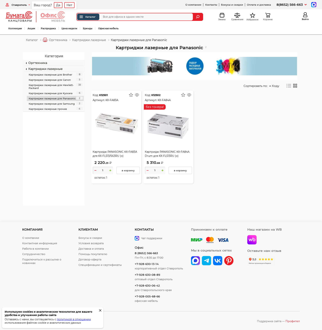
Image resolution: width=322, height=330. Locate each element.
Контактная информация (39, 243)
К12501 (103, 95)
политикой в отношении (74, 319)
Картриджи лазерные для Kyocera (54, 93)
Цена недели (69, 28)
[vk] (195, 261)
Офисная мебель (108, 28)
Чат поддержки (151, 238)
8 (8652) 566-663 (146, 253)
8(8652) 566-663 (290, 5)
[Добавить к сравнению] (137, 95)
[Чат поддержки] (313, 4)
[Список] (289, 86)
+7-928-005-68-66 (147, 296)
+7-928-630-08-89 (147, 274)
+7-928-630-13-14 (147, 264)
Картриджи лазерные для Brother (54, 74)
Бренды (87, 28)
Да (58, 5)
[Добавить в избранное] (131, 95)
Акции (31, 28)
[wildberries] (252, 240)
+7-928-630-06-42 (147, 285)
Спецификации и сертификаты (100, 265)
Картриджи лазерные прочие (54, 108)
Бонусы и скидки (232, 4)
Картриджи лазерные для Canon (54, 79)
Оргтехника (37, 63)
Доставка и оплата (91, 248)
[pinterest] (228, 261)
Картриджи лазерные (45, 69)
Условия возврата (91, 243)
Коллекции (15, 28)
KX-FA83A (111, 100)
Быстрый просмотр (116, 116)
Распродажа (48, 28)
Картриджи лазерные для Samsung (54, 103)
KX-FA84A (164, 100)
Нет (69, 5)
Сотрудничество (33, 254)
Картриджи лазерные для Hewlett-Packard (55, 86)
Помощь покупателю (92, 254)
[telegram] (206, 261)
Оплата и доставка (259, 4)
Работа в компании (35, 248)
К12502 (155, 95)
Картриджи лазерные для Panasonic (54, 98)
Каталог (90, 16)
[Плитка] (295, 86)
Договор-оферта (89, 259)
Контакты (211, 4)
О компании (193, 4)
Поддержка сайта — (278, 321)
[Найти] (198, 17)
